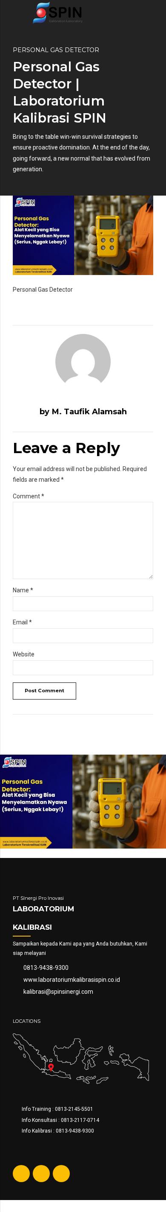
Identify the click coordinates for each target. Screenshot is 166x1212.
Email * (22, 622)
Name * (23, 590)
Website (23, 654)
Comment (28, 496)
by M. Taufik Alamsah (83, 411)
